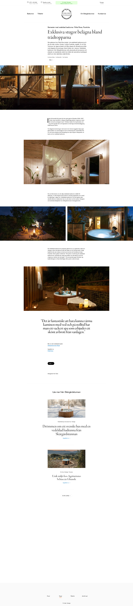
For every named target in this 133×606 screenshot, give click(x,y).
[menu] (30, 13)
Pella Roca (50, 351)
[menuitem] (48, 592)
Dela (50, 60)
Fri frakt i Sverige (66, 603)
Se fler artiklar (65, 495)
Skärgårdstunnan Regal (54, 345)
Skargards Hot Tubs (53, 373)
